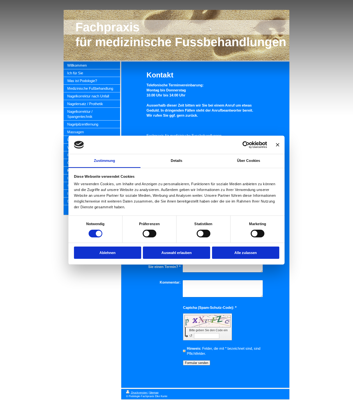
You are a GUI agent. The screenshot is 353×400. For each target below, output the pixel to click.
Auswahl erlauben (176, 253)
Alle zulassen (245, 253)
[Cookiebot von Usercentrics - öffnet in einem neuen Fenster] (246, 144)
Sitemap (153, 392)
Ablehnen (107, 253)
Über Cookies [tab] (248, 161)
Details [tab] (177, 161)
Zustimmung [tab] (104, 161)
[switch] (149, 233)
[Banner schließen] (277, 144)
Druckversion (139, 392)
